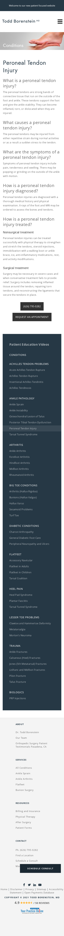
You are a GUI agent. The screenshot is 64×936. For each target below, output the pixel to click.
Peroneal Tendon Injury (23, 428)
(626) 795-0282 (32, 306)
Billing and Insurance (28, 811)
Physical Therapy (25, 816)
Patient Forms (24, 827)
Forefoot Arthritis (19, 457)
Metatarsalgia (17, 629)
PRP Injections (17, 698)
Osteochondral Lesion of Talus (27, 416)
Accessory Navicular (21, 560)
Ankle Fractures (18, 651)
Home (4, 889)
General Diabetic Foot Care (25, 538)
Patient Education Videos (29, 344)
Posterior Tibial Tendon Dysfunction (30, 422)
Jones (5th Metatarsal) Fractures (28, 663)
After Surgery (23, 822)
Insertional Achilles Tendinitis (26, 382)
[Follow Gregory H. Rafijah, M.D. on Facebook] (24, 885)
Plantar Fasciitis (18, 601)
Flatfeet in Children (20, 572)
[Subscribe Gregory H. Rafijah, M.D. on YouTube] (40, 885)
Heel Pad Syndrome (20, 595)
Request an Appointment (32, 317)
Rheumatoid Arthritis (21, 475)
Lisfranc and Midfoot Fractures (27, 669)
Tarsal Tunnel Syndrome (23, 434)
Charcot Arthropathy (21, 532)
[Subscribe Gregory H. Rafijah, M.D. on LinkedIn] (34, 885)
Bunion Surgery (25, 789)
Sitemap (41, 889)
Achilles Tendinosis (20, 388)
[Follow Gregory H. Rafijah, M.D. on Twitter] (29, 885)
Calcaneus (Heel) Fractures (24, 657)
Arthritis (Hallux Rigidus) (23, 491)
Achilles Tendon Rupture (23, 376)
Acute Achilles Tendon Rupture (27, 370)
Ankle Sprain (16, 404)
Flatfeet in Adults (19, 566)
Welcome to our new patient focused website (32, 5)
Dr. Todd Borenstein (27, 732)
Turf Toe (14, 515)
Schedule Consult (40, 868)
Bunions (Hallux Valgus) (23, 497)
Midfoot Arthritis (19, 469)
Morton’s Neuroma (20, 635)
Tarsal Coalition (18, 578)
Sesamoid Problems (21, 509)
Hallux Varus (16, 503)
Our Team (21, 737)
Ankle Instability (18, 410)
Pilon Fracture (17, 675)
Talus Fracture (17, 681)
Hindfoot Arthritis (19, 463)
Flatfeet (20, 784)
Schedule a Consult (27, 860)
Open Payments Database (39, 892)
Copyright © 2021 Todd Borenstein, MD (32, 897)
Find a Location (24, 855)
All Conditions (24, 767)
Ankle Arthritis (17, 451)
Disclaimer (16, 889)
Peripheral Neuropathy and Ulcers (29, 544)
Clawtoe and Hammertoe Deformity (30, 623)
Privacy (29, 889)
